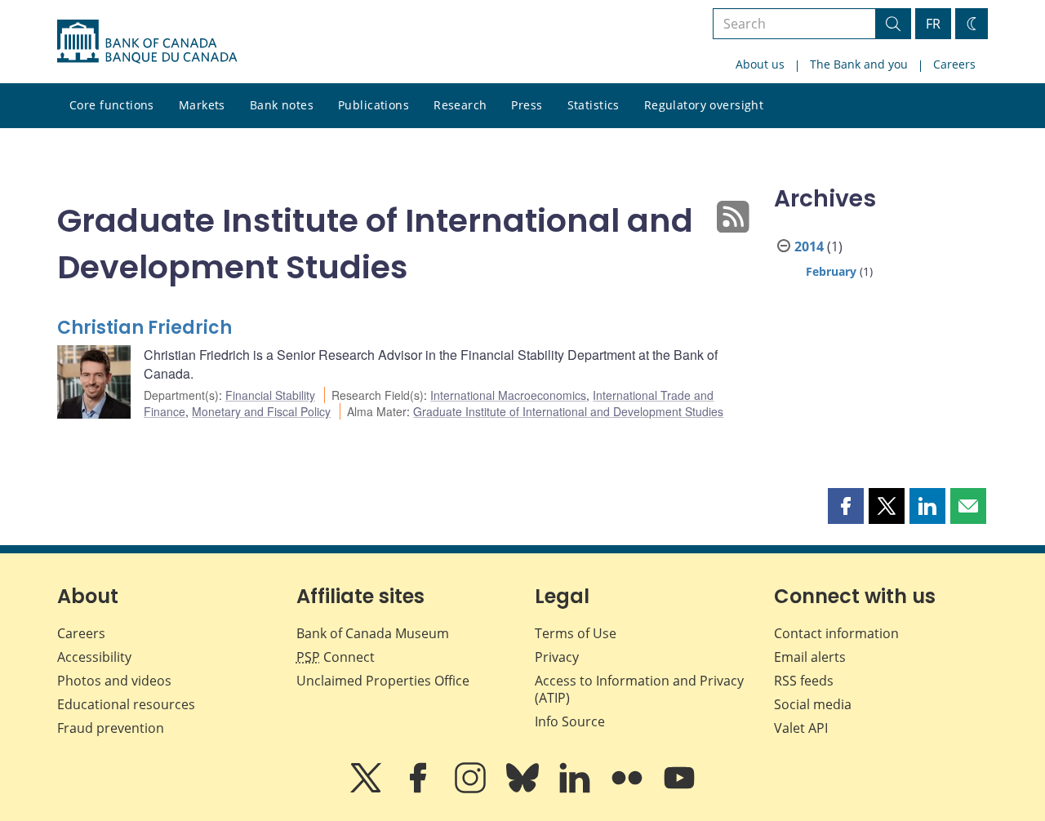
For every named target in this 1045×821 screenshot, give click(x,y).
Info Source (570, 721)
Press (526, 105)
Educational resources (126, 704)
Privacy (557, 657)
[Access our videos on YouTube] (679, 789)
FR (933, 24)
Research (460, 105)
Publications (373, 105)
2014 (809, 246)
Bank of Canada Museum (372, 633)
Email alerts (810, 657)
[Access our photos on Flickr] (629, 789)
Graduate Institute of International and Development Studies (568, 411)
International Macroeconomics (508, 395)
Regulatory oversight (703, 105)
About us (760, 64)
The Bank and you (859, 64)
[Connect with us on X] (367, 789)
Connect (335, 657)
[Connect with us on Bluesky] (524, 789)
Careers (954, 64)
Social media (813, 704)
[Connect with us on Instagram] (472, 789)
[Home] (147, 42)
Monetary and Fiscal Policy (261, 411)
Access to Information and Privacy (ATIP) (639, 689)
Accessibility (94, 657)
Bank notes (282, 105)
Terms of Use (575, 633)
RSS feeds (804, 681)
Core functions (111, 105)
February (831, 271)
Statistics (593, 105)
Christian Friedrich (144, 327)
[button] (846, 506)
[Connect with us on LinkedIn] (576, 789)
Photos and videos (114, 681)
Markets (202, 105)
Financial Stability (270, 395)
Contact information (836, 633)
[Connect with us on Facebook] (420, 789)
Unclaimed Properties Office (382, 681)
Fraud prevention (110, 728)
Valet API (801, 728)
